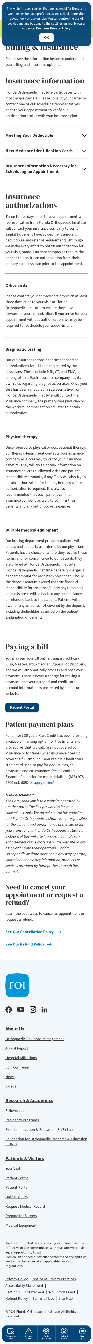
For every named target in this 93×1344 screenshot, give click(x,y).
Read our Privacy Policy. (53, 28)
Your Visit (12, 1168)
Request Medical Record (25, 1206)
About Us (14, 1028)
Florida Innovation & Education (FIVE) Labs (39, 1129)
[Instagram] (33, 1009)
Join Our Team (17, 1067)
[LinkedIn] (44, 1009)
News (9, 1077)
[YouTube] (20, 1009)
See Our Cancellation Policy (29, 932)
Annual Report (16, 1048)
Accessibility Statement (24, 1285)
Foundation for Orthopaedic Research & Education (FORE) (46, 1141)
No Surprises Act (62, 1292)
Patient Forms (17, 1178)
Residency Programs (22, 1120)
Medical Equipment (21, 1225)
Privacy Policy (16, 1279)
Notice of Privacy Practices (54, 1279)
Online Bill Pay (16, 1197)
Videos (10, 1086)
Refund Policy (16, 1298)
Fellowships (14, 1110)
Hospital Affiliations (21, 1058)
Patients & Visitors (24, 1158)
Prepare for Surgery (21, 1216)
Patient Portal (16, 1187)
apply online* (44, 782)
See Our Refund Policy (24, 944)
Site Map (66, 1298)
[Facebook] (8, 1009)
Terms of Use (43, 1298)
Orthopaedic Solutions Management (34, 1039)
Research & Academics (29, 1100)
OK (46, 37)
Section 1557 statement (24, 1292)
